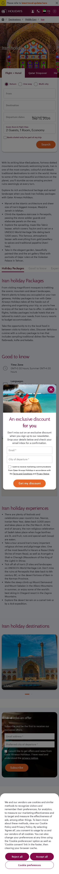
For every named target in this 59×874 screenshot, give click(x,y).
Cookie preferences (29, 865)
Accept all (42, 856)
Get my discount (30, 483)
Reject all (17, 856)
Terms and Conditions (22, 474)
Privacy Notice (43, 474)
